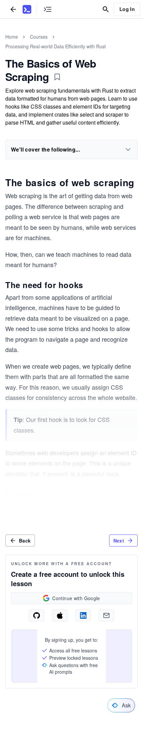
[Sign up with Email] (106, 615)
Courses (39, 36)
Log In (127, 9)
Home (11, 36)
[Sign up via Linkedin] (83, 615)
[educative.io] (27, 9)
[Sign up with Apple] (60, 615)
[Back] (13, 9)
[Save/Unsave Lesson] (57, 77)
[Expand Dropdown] (128, 150)
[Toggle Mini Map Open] (48, 9)
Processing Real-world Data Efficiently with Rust (55, 46)
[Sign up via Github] (36, 615)
